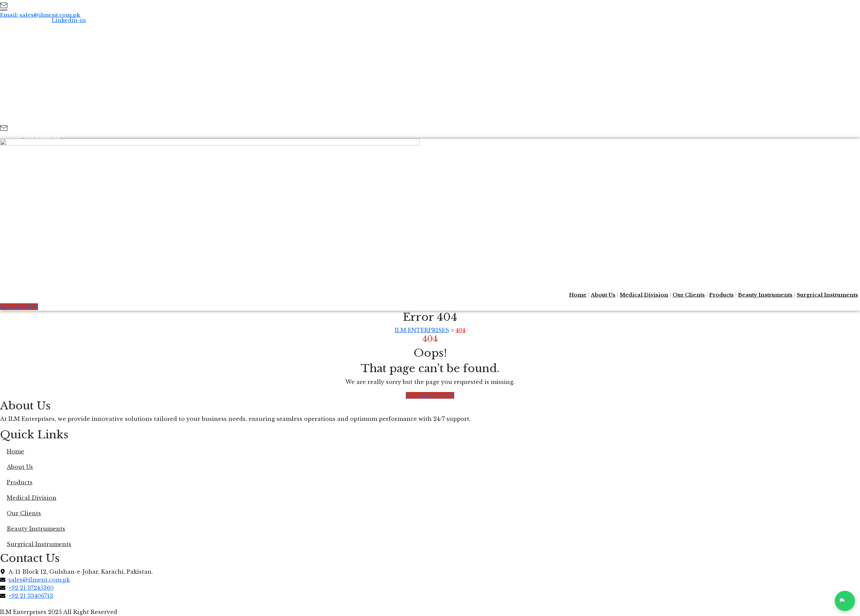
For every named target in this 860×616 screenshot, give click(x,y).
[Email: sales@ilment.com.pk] (3, 6)
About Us (603, 295)
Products (721, 295)
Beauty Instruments (765, 295)
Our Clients (689, 295)
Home (578, 295)
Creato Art (110, 604)
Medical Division (644, 295)
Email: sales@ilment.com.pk (40, 15)
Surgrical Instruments (827, 295)
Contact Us (16, 306)
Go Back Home (427, 395)
